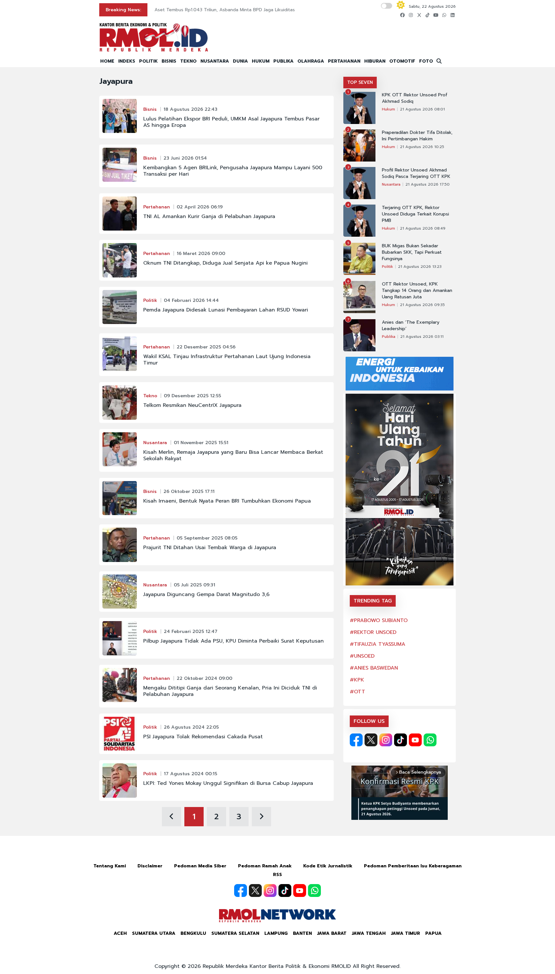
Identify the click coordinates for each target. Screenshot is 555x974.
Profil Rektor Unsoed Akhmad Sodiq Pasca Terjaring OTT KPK (416, 173)
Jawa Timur (405, 933)
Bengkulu (193, 933)
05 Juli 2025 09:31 (194, 585)
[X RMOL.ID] (371, 739)
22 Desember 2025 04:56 (206, 347)
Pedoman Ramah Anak (265, 866)
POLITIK (148, 61)
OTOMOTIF (402, 61)
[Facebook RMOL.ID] (356, 739)
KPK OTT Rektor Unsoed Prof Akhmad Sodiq (414, 98)
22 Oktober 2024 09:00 (204, 678)
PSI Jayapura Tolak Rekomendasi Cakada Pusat (203, 736)
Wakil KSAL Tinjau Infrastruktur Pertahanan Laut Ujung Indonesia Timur (227, 359)
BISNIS (169, 61)
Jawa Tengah (369, 933)
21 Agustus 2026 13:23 (420, 266)
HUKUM (260, 61)
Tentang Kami (109, 866)
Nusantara (155, 442)
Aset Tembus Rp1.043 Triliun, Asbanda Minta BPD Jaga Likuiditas (224, 10)
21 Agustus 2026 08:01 (422, 109)
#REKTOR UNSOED (373, 632)
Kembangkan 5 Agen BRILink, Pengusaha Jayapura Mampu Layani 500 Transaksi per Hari (232, 170)
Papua (433, 933)
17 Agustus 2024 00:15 (190, 773)
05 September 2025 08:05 (207, 538)
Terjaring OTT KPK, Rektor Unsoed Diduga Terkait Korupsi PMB (415, 214)
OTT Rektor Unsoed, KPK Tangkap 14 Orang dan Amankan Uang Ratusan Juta (417, 290)
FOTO (426, 61)
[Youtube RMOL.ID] (415, 739)
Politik (150, 300)
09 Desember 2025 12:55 (192, 395)
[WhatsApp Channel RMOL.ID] (430, 739)
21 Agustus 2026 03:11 (422, 336)
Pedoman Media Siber (200, 866)
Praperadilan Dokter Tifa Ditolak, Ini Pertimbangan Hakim (417, 135)
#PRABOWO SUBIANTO (379, 620)
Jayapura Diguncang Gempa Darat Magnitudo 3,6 (206, 594)
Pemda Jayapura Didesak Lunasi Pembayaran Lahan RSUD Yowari (225, 310)
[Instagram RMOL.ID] (385, 739)
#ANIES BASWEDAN (374, 668)
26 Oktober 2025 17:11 (189, 491)
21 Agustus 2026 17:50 (427, 184)
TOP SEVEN (360, 82)
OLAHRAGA (310, 61)
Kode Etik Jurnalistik (327, 866)
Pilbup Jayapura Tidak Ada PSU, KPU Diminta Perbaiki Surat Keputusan (233, 641)
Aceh (120, 933)
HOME (107, 61)
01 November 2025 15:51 (201, 442)
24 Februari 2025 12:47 (190, 631)
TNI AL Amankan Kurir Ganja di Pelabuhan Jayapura (209, 216)
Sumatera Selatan (235, 933)
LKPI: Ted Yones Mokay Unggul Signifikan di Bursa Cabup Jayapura (228, 783)
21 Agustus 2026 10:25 (422, 147)
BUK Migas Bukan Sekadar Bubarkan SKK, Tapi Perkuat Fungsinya (412, 252)
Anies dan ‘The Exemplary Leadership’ (410, 325)
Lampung (276, 933)
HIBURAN (374, 61)
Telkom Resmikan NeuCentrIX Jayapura (192, 405)
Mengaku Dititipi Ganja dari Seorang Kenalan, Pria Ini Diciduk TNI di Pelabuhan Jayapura (230, 691)
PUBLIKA (283, 61)
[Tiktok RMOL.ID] (400, 739)
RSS (277, 874)
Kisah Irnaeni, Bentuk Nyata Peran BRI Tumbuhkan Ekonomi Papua (227, 501)
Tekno (150, 395)
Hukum (388, 109)
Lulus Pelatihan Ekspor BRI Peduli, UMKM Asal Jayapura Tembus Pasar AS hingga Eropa (231, 122)
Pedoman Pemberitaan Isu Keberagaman (413, 866)
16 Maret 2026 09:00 (201, 253)
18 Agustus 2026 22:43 (190, 109)
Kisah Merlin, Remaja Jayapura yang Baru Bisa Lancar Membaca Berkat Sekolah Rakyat (233, 455)
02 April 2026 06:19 (200, 207)
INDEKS (126, 61)
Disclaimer (150, 866)
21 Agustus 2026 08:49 (422, 228)
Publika (388, 336)
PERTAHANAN (344, 61)
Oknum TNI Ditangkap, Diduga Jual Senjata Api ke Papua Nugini (225, 263)
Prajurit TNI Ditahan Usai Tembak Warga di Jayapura (209, 547)
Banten (302, 933)
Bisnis (150, 109)
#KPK (357, 680)
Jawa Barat (332, 933)
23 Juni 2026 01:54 (185, 158)
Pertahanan (156, 207)
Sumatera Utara (153, 933)
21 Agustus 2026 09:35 (422, 305)
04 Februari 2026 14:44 (191, 300)
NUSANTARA (214, 61)
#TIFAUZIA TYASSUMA (377, 644)
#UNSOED (362, 656)
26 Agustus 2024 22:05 (191, 727)
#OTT (357, 692)
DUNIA (240, 61)
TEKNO (188, 61)
